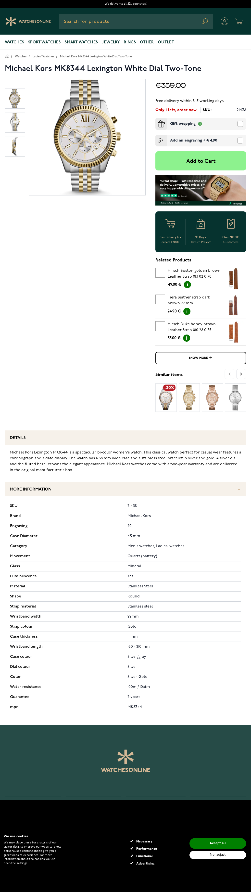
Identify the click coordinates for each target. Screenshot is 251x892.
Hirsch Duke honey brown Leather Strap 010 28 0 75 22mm (192, 328)
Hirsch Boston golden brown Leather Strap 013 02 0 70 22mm (194, 274)
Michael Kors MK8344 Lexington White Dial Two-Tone (96, 56)
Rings (130, 42)
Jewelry (111, 42)
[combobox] (136, 21)
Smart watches (81, 42)
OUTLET (166, 42)
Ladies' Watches (43, 56)
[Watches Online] (28, 21)
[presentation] (157, 120)
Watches (14, 42)
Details (18, 438)
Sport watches (44, 42)
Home (7, 56)
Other (147, 42)
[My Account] (224, 21)
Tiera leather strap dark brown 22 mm (189, 300)
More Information (30, 489)
